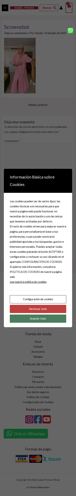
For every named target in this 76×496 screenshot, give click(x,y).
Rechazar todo (38, 308)
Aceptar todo (38, 318)
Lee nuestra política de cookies (28, 281)
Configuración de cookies (38, 299)
